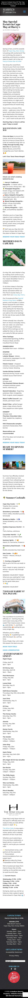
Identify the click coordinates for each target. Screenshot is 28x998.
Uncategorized (14, 30)
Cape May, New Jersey (16, 51)
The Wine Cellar (8, 828)
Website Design (17, 994)
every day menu (19, 295)
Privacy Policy (14, 956)
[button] (24, 12)
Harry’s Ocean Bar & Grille (12, 61)
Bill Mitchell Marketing (14, 996)
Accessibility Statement (14, 952)
